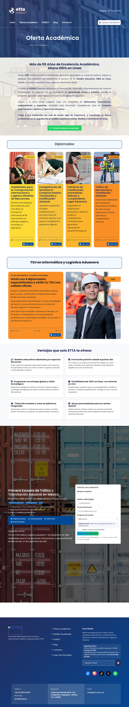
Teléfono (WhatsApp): (85, 499)
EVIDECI (45, 22)
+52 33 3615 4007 (22, 692)
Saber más (29, 244)
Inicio (12, 22)
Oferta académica (28, 22)
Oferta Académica (41, 45)
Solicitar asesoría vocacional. (65, 128)
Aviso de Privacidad (62, 655)
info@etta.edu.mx (95, 692)
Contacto (66, 22)
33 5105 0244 (21, 699)
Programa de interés (85, 515)
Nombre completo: (84, 491)
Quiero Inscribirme (111, 22)
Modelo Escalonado (62, 634)
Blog (55, 22)
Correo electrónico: (84, 507)
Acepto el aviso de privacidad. (93, 529)
